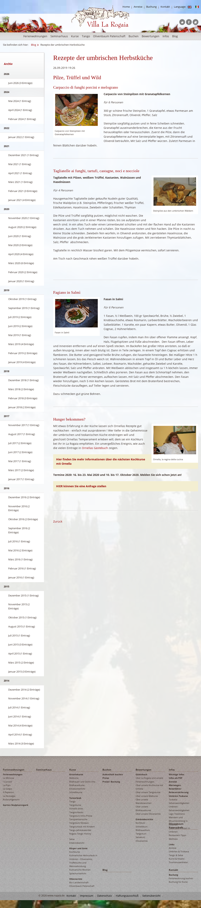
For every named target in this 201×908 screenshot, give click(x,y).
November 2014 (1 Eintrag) (23, 698)
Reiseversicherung (178, 792)
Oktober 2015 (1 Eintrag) (22, 617)
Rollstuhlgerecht (11, 799)
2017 (6, 416)
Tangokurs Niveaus (79, 822)
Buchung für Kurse (178, 881)
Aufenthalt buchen (112, 774)
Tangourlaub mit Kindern (82, 826)
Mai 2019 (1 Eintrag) (19, 335)
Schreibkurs (141, 826)
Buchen (134, 36)
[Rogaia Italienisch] (197, 6)
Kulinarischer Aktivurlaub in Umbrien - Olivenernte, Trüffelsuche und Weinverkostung (83, 861)
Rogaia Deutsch (79, 31)
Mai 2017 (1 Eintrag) (19, 461)
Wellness (173, 838)
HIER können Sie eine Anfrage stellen (81, 486)
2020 (6, 209)
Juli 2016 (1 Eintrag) (19, 541)
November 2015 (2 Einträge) (19, 606)
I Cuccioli (7, 781)
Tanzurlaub (75, 797)
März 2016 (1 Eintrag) (20, 559)
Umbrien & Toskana (179, 851)
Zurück (57, 521)
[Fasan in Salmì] (76, 313)
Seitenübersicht (151, 895)
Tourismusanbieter (178, 862)
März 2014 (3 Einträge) (21, 743)
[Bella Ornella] (175, 440)
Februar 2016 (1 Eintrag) (22, 568)
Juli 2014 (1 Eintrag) (19, 707)
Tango (86, 36)
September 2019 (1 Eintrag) (24, 308)
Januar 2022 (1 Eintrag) (21, 137)
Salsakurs (140, 837)
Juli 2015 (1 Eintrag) (19, 635)
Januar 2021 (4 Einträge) (22, 200)
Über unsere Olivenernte (148, 813)
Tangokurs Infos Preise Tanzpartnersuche (80, 817)
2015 (6, 586)
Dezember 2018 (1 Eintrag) (23, 380)
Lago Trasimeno (177, 813)
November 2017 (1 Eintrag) (23, 425)
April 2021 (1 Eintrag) (20, 173)
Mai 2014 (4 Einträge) (20, 725)
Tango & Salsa (176, 855)
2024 (6, 92)
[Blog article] (189, 6)
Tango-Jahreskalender (80, 830)
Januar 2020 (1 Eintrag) (21, 281)
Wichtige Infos (176, 774)
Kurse (75, 36)
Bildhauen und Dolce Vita (82, 781)
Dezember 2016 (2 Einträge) (24, 497)
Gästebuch (141, 774)
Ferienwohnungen (35, 36)
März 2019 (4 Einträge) (21, 344)
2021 (6, 146)
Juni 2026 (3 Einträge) (20, 83)
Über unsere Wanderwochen (144, 801)
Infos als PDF (175, 777)
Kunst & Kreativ (177, 858)
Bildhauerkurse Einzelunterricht (77, 787)
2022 (6, 128)
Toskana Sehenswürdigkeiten (179, 801)
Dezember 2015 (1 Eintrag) (23, 595)
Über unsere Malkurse (147, 795)
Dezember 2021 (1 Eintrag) (23, 155)
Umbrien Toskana (178, 795)
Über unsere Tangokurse (148, 792)
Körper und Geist (78, 848)
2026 (6, 74)
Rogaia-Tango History (80, 833)
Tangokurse (75, 804)
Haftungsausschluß (127, 895)
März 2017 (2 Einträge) (21, 470)
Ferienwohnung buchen (181, 878)
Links (171, 844)
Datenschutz (104, 895)
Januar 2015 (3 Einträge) (22, 671)
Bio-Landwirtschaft (79, 882)
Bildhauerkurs (143, 830)
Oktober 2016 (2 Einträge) (23, 519)
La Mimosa (8, 777)
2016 (6, 488)
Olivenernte (75, 878)
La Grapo (7, 788)
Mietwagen (175, 785)
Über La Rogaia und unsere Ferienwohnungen (149, 779)
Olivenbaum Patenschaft (109, 36)
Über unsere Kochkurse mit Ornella (149, 787)
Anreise (138, 6)
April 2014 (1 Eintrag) (20, 734)
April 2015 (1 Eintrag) (20, 653)
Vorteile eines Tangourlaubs (76, 810)
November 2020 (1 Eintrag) (23, 218)
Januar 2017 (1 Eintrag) (21, 479)
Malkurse (74, 777)
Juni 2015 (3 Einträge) (20, 644)
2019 (6, 290)
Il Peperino (8, 792)
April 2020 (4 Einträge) (20, 254)
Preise (105, 777)
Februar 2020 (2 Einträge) (22, 272)
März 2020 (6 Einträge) (21, 263)
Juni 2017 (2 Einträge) (20, 452)
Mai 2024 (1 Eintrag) (19, 101)
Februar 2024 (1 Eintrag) (22, 119)
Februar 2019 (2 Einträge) (22, 353)
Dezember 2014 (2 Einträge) (24, 689)
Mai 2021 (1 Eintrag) (19, 164)
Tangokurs (141, 833)
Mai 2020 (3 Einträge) (20, 245)
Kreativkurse (76, 774)
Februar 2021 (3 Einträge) (22, 191)
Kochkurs (140, 822)
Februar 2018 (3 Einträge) (22, 398)
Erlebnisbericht (76, 842)
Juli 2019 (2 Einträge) (19, 317)
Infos (166, 36)
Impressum (86, 895)
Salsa (71, 839)
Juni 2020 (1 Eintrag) (19, 236)
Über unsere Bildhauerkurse (143, 808)
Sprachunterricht (77, 873)
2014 (6, 680)
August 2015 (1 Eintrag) (21, 626)
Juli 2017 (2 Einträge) (19, 443)
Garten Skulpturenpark (15, 804)
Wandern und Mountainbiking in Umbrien (178, 821)
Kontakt (165, 6)
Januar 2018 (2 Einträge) (22, 407)
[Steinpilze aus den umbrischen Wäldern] (175, 191)
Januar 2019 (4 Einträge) (22, 362)
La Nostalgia (9, 795)
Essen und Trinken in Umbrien (179, 830)
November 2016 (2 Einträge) (19, 508)
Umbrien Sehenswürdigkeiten (179, 808)
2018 (6, 371)
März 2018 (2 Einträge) (21, 389)
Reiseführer (175, 788)
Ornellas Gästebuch (95, 448)
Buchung (151, 6)
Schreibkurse (75, 792)
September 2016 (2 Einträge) (19, 530)
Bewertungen (150, 36)
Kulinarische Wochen (79, 869)
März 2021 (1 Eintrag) (20, 182)
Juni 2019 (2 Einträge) (20, 326)
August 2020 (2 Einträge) (22, 227)
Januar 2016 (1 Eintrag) (21, 577)
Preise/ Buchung (111, 781)
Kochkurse (74, 851)
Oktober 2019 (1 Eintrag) (22, 299)
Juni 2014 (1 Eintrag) (19, 716)
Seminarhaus (59, 36)
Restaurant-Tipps (177, 835)
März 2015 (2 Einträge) (21, 662)
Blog (175, 36)
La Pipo (7, 785)
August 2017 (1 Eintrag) (21, 434)
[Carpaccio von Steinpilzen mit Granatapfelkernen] (76, 109)
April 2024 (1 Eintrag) (20, 110)
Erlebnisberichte (144, 819)
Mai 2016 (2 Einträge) (20, 550)
